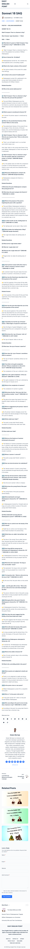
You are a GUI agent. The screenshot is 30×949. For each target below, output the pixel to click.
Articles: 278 (15, 764)
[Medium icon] (21, 762)
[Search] (27, 3)
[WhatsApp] (15, 719)
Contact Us (15, 938)
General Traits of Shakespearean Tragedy (12, 914)
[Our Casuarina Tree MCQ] (15, 833)
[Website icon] (9, 762)
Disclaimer (19, 940)
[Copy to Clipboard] (7, 722)
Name (3, 855)
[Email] (4, 722)
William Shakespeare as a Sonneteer (11, 917)
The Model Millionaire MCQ (14, 910)
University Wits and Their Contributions (12, 920)
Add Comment (6, 875)
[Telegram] (11, 719)
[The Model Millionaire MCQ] (4, 910)
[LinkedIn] (22, 719)
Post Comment (7, 896)
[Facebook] (4, 719)
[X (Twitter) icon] (12, 762)
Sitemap (22, 938)
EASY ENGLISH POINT (5, 3)
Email (3, 861)
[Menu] (15, 4)
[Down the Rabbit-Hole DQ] (15, 798)
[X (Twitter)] (7, 719)
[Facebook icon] (7, 762)
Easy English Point (7, 930)
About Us (8, 938)
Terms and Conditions (15, 943)
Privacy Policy (11, 940)
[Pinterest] (19, 719)
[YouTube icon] (23, 762)
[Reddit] (26, 719)
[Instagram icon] (15, 762)
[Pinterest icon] (18, 762)
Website (4, 868)
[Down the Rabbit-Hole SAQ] (15, 816)
